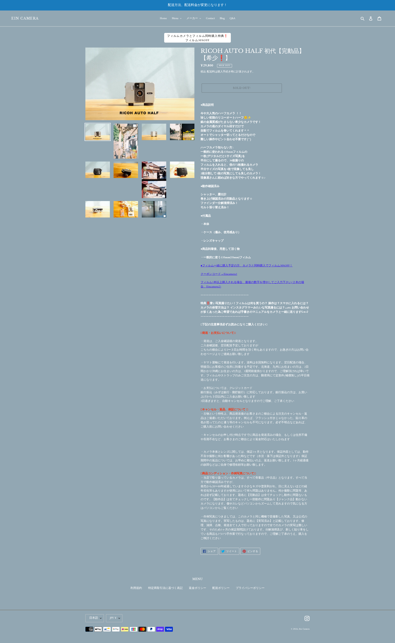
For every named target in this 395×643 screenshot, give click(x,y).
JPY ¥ (113, 618)
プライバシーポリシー (250, 588)
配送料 (211, 71)
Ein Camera (25, 18)
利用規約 (136, 588)
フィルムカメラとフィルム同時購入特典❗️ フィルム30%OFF (197, 38)
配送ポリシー (221, 588)
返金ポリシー (197, 588)
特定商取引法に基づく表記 (165, 588)
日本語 (93, 618)
